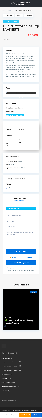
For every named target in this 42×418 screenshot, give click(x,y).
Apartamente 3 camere (11, 366)
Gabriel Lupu (20, 198)
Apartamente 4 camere (11, 370)
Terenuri (9, 10)
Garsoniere (5, 378)
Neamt (12, 111)
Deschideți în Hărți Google (14, 115)
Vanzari (7, 21)
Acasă (3, 10)
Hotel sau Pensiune (8, 382)
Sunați (13, 257)
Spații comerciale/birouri (9, 387)
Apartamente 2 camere (11, 362)
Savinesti (7, 39)
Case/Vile (5, 374)
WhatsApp (29, 257)
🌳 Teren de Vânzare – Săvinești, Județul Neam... (20, 321)
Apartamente (6, 358)
